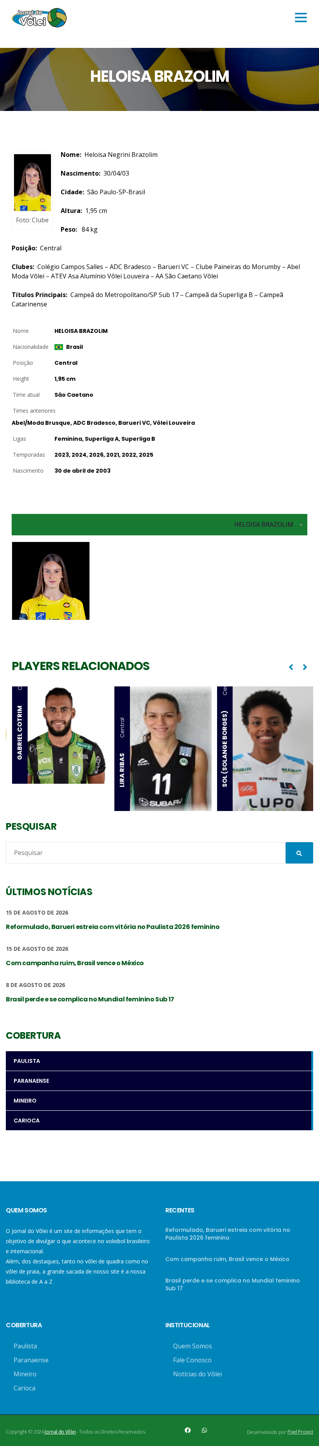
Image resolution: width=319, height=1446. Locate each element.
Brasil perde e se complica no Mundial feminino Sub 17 (232, 1284)
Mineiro (25, 1374)
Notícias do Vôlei (197, 1374)
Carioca (24, 1388)
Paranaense (31, 1360)
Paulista (25, 1346)
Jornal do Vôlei (60, 1431)
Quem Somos (192, 1346)
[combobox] (159, 524)
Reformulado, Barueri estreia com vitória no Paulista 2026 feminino (227, 1234)
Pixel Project (300, 1431)
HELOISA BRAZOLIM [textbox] (263, 524)
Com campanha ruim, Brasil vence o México (227, 1259)
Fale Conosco (192, 1360)
